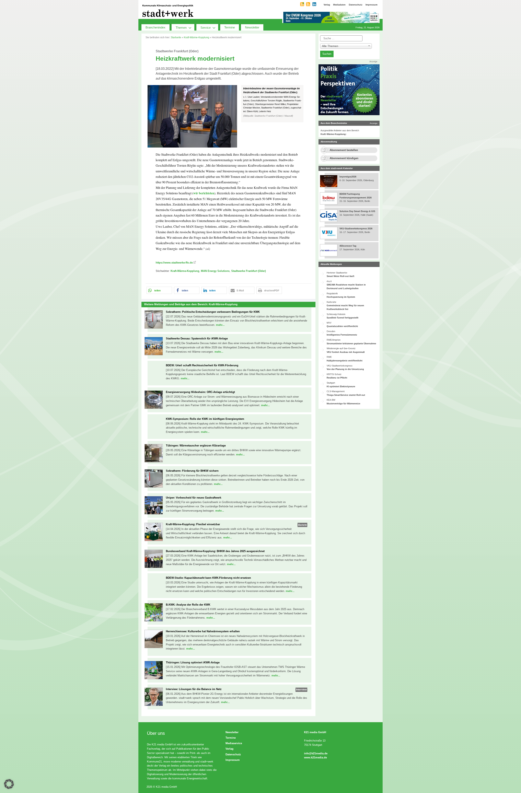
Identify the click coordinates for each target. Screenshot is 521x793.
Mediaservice (233, 743)
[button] (228, 116)
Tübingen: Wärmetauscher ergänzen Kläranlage (196, 445)
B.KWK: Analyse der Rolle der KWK (188, 604)
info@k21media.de (315, 753)
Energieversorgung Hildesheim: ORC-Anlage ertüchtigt (200, 392)
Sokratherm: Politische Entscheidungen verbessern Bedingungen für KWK (213, 311)
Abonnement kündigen (344, 158)
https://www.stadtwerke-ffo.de (174, 262)
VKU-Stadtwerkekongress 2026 (356, 228)
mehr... (220, 324)
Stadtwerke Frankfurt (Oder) (248, 270)
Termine (229, 27)
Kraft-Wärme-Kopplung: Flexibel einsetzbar (193, 524)
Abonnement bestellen (344, 150)
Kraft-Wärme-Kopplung (196, 37)
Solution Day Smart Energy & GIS (357, 211)
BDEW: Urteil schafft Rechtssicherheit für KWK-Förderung (202, 365)
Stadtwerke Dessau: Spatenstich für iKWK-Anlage (197, 338)
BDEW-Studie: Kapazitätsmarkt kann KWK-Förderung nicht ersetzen (208, 577)
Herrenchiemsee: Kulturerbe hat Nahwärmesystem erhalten (203, 631)
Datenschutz (233, 754)
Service (205, 27)
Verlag (229, 748)
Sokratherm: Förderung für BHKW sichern (192, 470)
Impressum (232, 759)
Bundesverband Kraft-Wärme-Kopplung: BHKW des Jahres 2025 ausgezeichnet (215, 551)
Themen (181, 27)
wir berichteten (203, 193)
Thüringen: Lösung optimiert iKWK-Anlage (193, 662)
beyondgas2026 (348, 176)
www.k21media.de (315, 757)
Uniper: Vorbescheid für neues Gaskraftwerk (193, 497)
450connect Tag (347, 246)
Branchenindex (155, 27)
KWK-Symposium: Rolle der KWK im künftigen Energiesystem (205, 418)
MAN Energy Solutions (215, 270)
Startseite (176, 37)
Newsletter (252, 27)
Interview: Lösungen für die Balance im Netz (194, 689)
